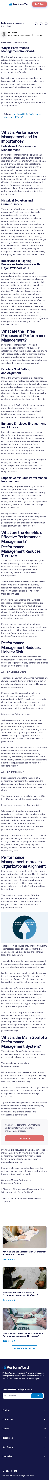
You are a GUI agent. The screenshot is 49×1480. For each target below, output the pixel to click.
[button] (4, 4)
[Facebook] (11, 1471)
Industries (7, 1456)
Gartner (4, 606)
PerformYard (22, 405)
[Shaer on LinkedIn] (46, 24)
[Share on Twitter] (41, 24)
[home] (19, 4)
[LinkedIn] (15, 1471)
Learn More (24, 1138)
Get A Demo (39, 4)
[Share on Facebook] (36, 24)
